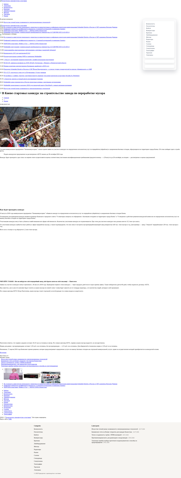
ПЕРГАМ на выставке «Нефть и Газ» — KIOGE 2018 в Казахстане (25, 30)
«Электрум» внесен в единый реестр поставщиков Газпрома (23, 79)
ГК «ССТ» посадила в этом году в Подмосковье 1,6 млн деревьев (25, 72)
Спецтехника (8, 412)
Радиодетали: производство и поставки (18, 417)
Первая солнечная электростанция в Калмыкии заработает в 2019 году (26, 66)
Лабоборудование (9, 11)
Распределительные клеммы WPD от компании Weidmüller (23, 56)
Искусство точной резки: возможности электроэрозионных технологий (27, 22)
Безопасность (8, 7)
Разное (6, 16)
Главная (6, 98)
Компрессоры (8, 406)
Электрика (7, 6)
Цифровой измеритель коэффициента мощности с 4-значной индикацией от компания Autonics (34, 29)
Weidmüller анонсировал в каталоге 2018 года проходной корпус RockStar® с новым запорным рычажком (38, 85)
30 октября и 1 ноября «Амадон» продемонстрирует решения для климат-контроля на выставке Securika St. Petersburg (41, 75)
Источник (3, 352)
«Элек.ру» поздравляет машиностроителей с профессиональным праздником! (29, 59)
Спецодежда (8, 411)
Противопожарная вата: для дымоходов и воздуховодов (19, 364)
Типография (8, 414)
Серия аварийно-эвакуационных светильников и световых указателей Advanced (30, 50)
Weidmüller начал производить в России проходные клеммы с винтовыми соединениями (32, 82)
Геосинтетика (8, 404)
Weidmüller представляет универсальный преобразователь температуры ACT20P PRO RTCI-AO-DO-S (36, 32)
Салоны (6, 409)
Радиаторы (7, 407)
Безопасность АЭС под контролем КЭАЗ (17, 53)
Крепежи (7, 9)
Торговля (7, 14)
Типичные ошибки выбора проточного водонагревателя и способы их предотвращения (29, 366)
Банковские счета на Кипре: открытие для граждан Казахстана (21, 361)
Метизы (6, 12)
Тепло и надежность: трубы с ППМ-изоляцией (16, 362)
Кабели (6, 4)
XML (10, 419)
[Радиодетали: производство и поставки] (13, 1)
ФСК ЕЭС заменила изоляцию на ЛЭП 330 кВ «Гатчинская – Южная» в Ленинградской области (35, 63)
